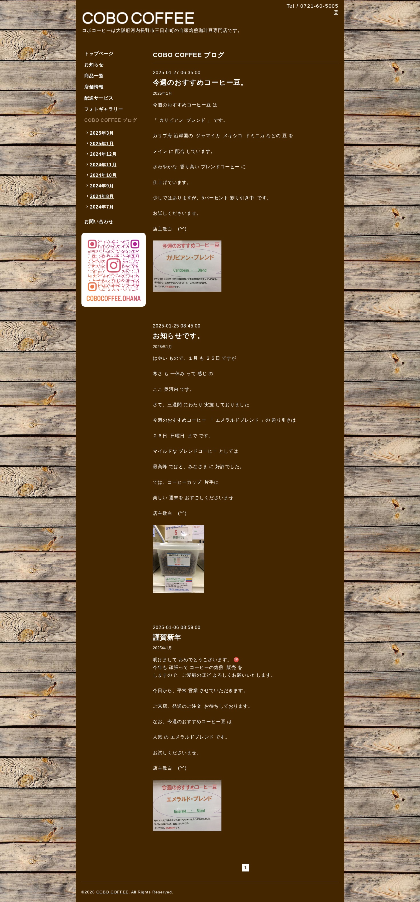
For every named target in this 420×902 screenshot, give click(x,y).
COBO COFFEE (112, 892)
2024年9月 (102, 185)
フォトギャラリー (103, 109)
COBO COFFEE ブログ (110, 120)
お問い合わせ (98, 221)
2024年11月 (103, 164)
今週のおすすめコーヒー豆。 (200, 82)
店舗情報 (94, 86)
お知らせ (94, 64)
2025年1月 (162, 93)
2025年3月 (102, 133)
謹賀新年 (167, 637)
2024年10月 (103, 175)
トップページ (98, 53)
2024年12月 (103, 154)
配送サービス (98, 98)
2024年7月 (102, 207)
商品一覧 (94, 75)
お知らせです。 (178, 335)
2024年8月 (102, 196)
